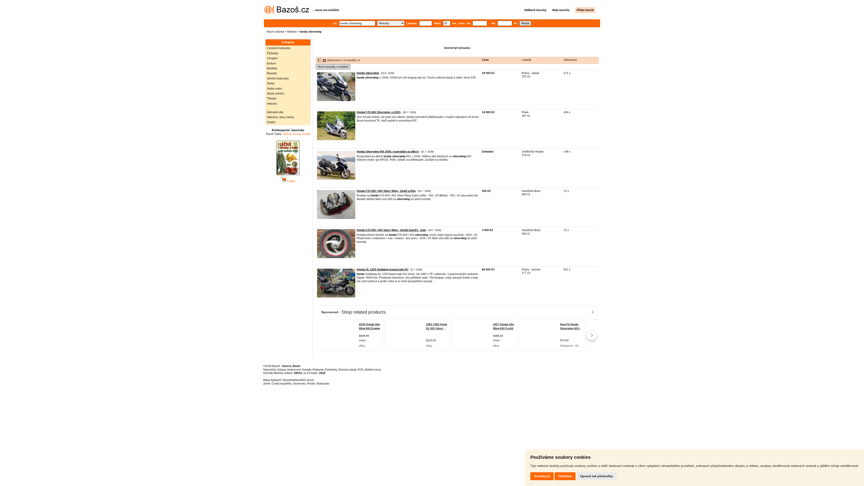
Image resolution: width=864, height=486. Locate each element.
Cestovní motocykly (278, 48)
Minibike (272, 68)
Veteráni (272, 103)
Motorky (292, 31)
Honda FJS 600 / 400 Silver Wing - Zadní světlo (386, 191)
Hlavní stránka (275, 31)
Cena (485, 59)
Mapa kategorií (272, 380)
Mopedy (272, 73)
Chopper (272, 58)
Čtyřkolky (272, 53)
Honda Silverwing (368, 73)
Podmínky (331, 369)
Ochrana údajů (347, 369)
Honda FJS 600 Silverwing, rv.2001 (379, 112)
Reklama (318, 369)
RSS (360, 369)
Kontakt (306, 369)
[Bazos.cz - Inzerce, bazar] (286, 12)
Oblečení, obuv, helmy (280, 117)
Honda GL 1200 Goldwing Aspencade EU (382, 269)
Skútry (270, 83)
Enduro (271, 63)
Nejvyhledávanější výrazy (298, 380)
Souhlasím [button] (542, 476)
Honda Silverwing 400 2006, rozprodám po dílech (388, 151)
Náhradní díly (275, 112)
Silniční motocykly (278, 78)
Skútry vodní (274, 88)
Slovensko (299, 383)
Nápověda (269, 369)
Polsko (311, 383)
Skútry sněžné (275, 93)
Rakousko (323, 383)
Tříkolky (271, 98)
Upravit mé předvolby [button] (596, 476)
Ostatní (271, 122)
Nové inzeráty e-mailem (333, 66)
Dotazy (281, 369)
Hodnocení (294, 369)
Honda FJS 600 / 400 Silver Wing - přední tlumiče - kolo (391, 230)
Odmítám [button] (565, 476)
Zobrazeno (570, 59)
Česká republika (282, 383)
